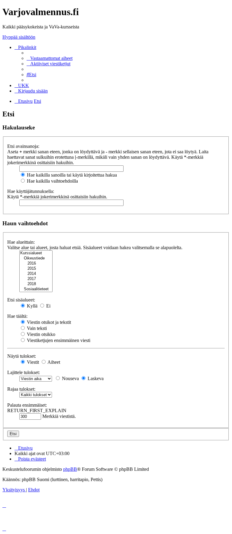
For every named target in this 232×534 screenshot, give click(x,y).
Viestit (32, 362)
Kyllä (31, 305)
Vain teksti (36, 328)
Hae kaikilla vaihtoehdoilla (52, 181)
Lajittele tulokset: (23, 372)
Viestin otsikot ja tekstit (48, 322)
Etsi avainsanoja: (23, 146)
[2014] (36, 273)
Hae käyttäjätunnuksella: (30, 191)
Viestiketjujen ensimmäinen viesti (58, 340)
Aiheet (53, 362)
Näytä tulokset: (21, 356)
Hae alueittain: (21, 242)
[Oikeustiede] (36, 258)
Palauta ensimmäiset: (27, 405)
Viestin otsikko (40, 334)
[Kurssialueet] (36, 253)
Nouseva (70, 378)
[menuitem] (49, 58)
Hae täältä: (17, 316)
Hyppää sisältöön (18, 37)
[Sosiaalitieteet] (36, 289)
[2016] (36, 263)
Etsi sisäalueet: (21, 299)
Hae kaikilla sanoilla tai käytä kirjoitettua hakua (71, 174)
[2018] (36, 284)
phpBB (70, 469)
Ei (47, 305)
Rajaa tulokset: (21, 389)
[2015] (36, 268)
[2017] (36, 279)
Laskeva (95, 378)
